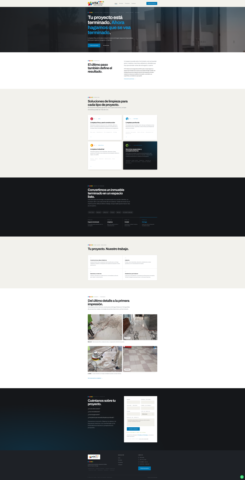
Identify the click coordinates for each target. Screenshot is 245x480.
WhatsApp (142, 457)
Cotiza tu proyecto (152, 3)
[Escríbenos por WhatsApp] (242, 477)
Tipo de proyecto (145, 411)
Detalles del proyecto (133, 417)
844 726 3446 (143, 459)
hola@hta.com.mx (144, 461)
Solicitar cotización (133, 429)
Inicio (116, 3)
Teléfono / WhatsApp (132, 405)
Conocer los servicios (129, 78)
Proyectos (127, 3)
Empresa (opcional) (146, 399)
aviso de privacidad (143, 438)
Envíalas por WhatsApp (143, 435)
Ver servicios (106, 45)
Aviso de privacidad (152, 477)
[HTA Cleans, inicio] (96, 3)
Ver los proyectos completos (94, 378)
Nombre (128, 399)
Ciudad (128, 411)
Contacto (133, 3)
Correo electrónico (146, 405)
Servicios (121, 3)
